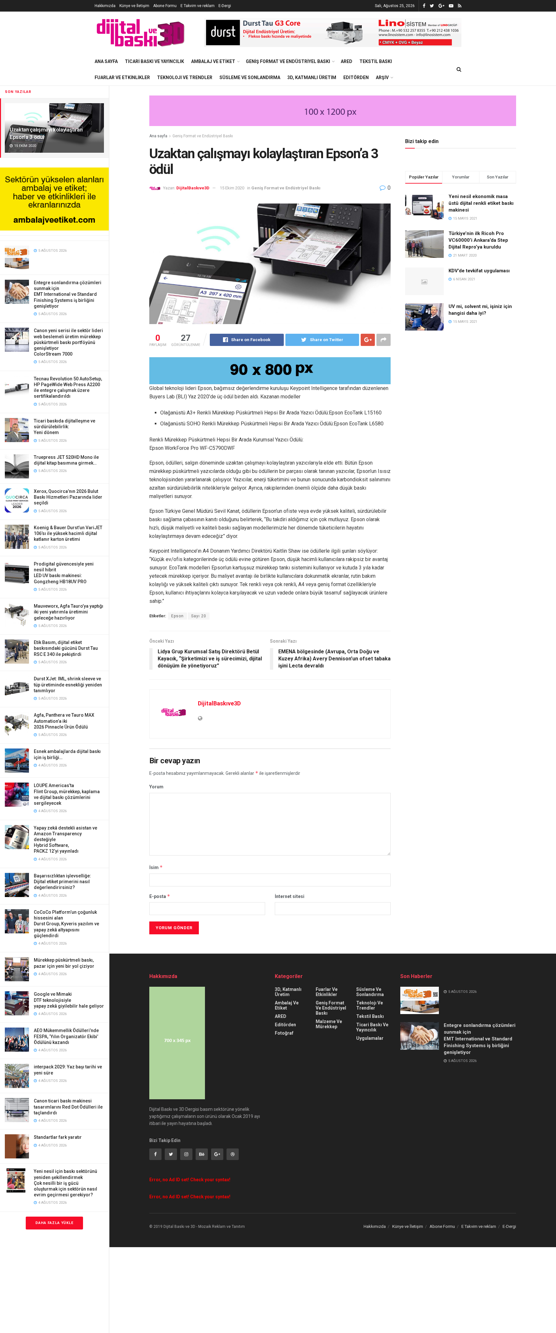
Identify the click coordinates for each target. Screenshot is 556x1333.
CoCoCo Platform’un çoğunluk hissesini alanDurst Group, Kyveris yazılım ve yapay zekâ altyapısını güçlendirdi (66, 924)
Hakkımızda (105, 6)
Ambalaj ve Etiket (213, 61)
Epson (177, 616)
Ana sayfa (158, 136)
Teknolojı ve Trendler (184, 77)
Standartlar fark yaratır (58, 1137)
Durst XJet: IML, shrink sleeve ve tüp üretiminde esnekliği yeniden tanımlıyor (68, 684)
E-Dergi (224, 6)
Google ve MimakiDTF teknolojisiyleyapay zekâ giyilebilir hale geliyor (69, 1000)
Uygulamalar (370, 1038)
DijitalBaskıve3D (192, 188)
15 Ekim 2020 (232, 188)
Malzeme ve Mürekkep (329, 1024)
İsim (156, 867)
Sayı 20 (198, 616)
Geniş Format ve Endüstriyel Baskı (288, 61)
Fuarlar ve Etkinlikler (122, 77)
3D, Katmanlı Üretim (311, 77)
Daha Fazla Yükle (54, 1223)
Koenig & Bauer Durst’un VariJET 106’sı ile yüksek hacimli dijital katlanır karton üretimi (68, 533)
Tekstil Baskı (375, 61)
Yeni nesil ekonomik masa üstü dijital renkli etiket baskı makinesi (481, 203)
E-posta (159, 896)
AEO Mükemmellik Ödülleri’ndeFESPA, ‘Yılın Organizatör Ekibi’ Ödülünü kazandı (66, 1036)
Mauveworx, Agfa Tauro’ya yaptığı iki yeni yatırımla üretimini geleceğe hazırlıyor (68, 611)
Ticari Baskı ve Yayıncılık (154, 61)
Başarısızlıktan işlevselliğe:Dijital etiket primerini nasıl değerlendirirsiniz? (62, 881)
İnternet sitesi (289, 896)
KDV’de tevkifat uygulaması (479, 271)
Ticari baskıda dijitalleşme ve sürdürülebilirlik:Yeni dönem (64, 426)
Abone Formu (165, 6)
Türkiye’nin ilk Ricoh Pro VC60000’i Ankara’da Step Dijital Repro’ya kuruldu (478, 240)
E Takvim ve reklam (198, 6)
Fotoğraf (284, 1033)
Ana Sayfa (106, 61)
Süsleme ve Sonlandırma (249, 77)
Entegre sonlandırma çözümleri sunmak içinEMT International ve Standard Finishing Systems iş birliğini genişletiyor (67, 294)
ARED (346, 61)
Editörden (356, 77)
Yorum (156, 786)
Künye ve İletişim (134, 6)
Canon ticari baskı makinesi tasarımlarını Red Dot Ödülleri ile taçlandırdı (68, 1106)
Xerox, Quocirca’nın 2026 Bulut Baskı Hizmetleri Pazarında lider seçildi (68, 497)
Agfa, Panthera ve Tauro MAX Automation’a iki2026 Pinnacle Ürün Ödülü (64, 720)
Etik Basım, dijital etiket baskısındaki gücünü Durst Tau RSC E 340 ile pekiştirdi (66, 648)
